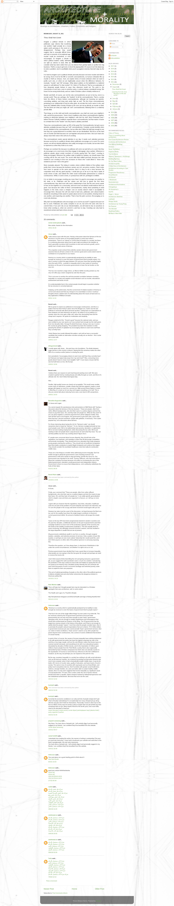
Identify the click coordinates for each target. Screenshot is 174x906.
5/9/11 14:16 (52, 298)
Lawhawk (112, 199)
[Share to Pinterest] (83, 215)
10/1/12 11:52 (52, 679)
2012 (112, 79)
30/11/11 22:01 (53, 599)
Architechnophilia (114, 163)
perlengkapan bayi (83, 710)
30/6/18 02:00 (52, 852)
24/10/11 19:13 (53, 578)
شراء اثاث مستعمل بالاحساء (56, 868)
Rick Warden (52, 584)
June (114, 98)
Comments (114, 47)
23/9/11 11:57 (52, 340)
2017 (112, 66)
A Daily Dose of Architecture (117, 166)
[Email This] (75, 215)
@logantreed (52, 346)
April (114, 103)
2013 (112, 76)
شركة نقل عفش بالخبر (55, 801)
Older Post (99, 889)
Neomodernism (113, 182)
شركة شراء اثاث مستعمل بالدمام (58, 874)
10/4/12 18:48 (52, 748)
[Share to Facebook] (81, 215)
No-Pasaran (112, 206)
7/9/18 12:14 (52, 877)
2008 (112, 117)
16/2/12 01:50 (52, 690)
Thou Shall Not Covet (119, 89)
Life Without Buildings (115, 144)
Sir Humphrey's (113, 189)
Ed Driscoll (112, 177)
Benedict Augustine (55, 400)
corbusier (114, 55)
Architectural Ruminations (117, 184)
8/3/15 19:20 (52, 762)
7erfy (50, 858)
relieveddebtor (115, 58)
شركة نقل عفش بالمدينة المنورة (57, 793)
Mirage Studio (113, 201)
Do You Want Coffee (115, 161)
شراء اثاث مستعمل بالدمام (56, 817)
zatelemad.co (52, 815)
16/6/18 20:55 (52, 833)
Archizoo (111, 147)
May (114, 101)
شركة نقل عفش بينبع (54, 795)
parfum (61, 712)
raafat (50, 787)
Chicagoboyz (113, 187)
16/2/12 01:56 (52, 715)
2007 (112, 120)
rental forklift (52, 736)
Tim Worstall (113, 208)
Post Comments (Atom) (59, 893)
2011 (112, 82)
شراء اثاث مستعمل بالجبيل (56, 850)
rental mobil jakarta (55, 223)
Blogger (98, 901)
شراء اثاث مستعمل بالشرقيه (56, 870)
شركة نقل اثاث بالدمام (55, 829)
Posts (113, 43)
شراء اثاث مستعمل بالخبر (56, 804)
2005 (112, 125)
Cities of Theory (114, 133)
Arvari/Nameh (113, 175)
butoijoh (51, 685)
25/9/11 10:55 (52, 364)
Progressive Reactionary (116, 172)
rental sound (63, 710)
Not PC (111, 192)
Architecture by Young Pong (117, 204)
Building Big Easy (114, 159)
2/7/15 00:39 (52, 780)
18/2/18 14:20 (52, 809)
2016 (112, 68)
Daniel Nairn (52, 474)
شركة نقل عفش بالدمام (55, 789)
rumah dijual (72, 710)
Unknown (51, 605)
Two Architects (113, 154)
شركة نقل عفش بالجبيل (55, 799)
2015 (112, 71)
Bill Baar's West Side (115, 213)
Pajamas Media (114, 151)
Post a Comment (51, 881)
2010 (112, 112)
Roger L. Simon (114, 194)
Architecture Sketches (116, 196)
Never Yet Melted (114, 149)
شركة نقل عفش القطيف (55, 802)
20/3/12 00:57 (52, 730)
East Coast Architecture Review (119, 139)
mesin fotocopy (53, 710)
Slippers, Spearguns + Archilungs (119, 156)
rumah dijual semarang (55, 727)
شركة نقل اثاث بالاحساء (55, 823)
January (115, 109)
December (116, 84)
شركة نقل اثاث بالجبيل (55, 825)
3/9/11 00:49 (52, 228)
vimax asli (51, 772)
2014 (112, 74)
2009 (112, 115)
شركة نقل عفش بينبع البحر (56, 797)
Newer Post (49, 889)
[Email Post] (71, 215)
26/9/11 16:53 (52, 394)
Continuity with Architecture (117, 142)
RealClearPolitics (114, 211)
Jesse (50, 234)
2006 (112, 123)
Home (74, 889)
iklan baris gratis (53, 759)
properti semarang (54, 721)
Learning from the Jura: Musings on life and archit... (119, 93)
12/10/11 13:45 (53, 480)
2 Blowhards (113, 179)
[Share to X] (79, 215)
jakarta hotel (94, 710)
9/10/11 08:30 (52, 468)
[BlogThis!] (77, 215)
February (115, 106)
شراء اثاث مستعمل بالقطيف (56, 848)
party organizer (53, 712)
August (114, 87)
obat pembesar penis (55, 776)
